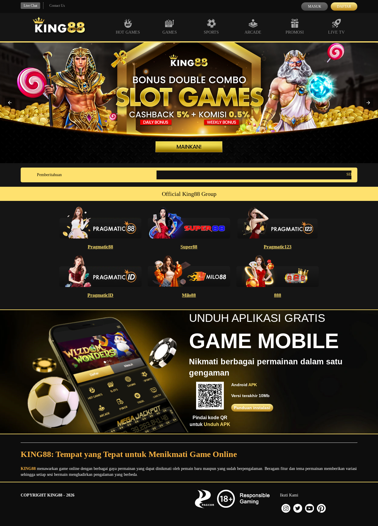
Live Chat (30, 6)
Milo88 (189, 295)
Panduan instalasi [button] (252, 407)
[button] (10, 103)
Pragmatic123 (277, 247)
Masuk (314, 6)
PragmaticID (100, 295)
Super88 (188, 247)
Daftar (344, 6)
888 (277, 295)
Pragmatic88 (100, 247)
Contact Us (57, 6)
